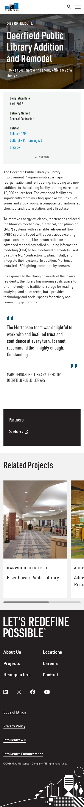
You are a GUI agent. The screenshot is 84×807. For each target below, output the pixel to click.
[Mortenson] (12, 7)
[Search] (69, 7)
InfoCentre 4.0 (14, 740)
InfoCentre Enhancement (23, 753)
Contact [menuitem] (50, 674)
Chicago (15, 147)
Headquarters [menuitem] (17, 674)
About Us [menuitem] (12, 652)
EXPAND (44, 157)
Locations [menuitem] (52, 652)
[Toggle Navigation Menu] (78, 7)
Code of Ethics (14, 712)
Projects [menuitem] (11, 663)
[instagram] (23, 692)
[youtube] (47, 692)
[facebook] (37, 692)
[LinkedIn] (9, 692)
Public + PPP (18, 133)
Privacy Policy (14, 726)
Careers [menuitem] (50, 663)
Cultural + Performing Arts (26, 140)
